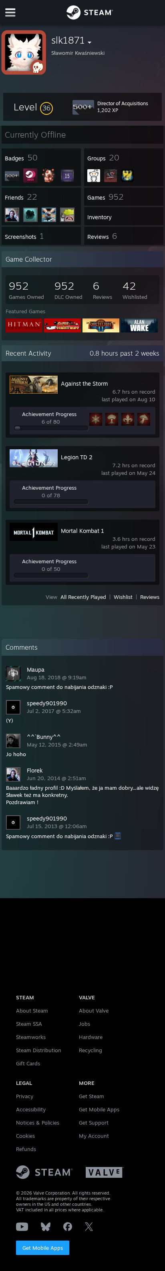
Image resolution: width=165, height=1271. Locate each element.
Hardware (91, 1037)
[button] (33, 107)
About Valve (94, 1010)
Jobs (84, 1024)
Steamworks (31, 1037)
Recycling (90, 1050)
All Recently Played (83, 597)
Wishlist (123, 597)
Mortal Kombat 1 (82, 530)
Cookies (25, 1136)
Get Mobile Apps (42, 1248)
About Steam (32, 1010)
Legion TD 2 (77, 457)
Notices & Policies (37, 1122)
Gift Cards (28, 1063)
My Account (94, 1136)
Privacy (24, 1096)
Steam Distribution (38, 1050)
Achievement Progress (49, 414)
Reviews (149, 597)
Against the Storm (84, 383)
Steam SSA (29, 1024)
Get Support (94, 1122)
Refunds (26, 1149)
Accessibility (31, 1109)
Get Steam (91, 1096)
